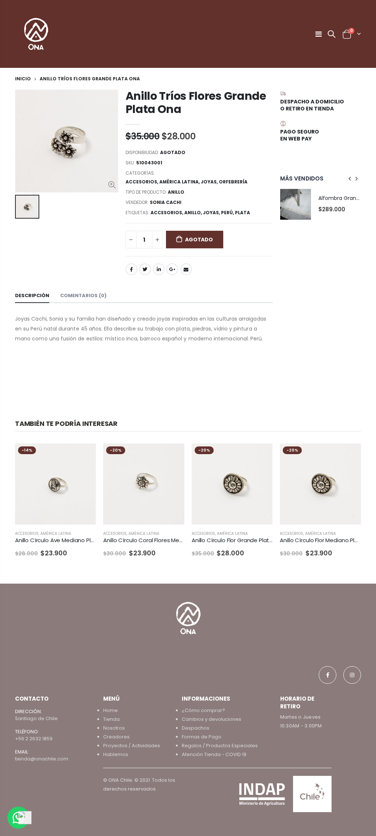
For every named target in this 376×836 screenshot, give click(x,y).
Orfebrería (233, 182)
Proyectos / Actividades (131, 745)
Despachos (195, 727)
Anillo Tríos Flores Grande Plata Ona (196, 102)
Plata (242, 212)
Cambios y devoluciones (211, 719)
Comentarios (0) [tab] (83, 295)
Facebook (131, 269)
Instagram (352, 675)
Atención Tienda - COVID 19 (214, 754)
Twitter (145, 269)
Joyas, (212, 212)
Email (186, 269)
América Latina (179, 182)
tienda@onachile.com (41, 758)
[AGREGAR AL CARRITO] (83, 455)
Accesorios (141, 182)
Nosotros (114, 727)
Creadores (116, 736)
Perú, (228, 212)
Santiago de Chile (36, 718)
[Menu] (318, 34)
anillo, (193, 212)
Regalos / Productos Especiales (220, 745)
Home (110, 710)
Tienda (111, 719)
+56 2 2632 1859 (34, 738)
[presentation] (350, 178)
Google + (172, 269)
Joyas (209, 182)
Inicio (23, 79)
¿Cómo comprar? (203, 710)
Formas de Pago (201, 736)
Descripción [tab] (32, 295)
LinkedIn (158, 269)
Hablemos (115, 754)
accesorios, (167, 212)
